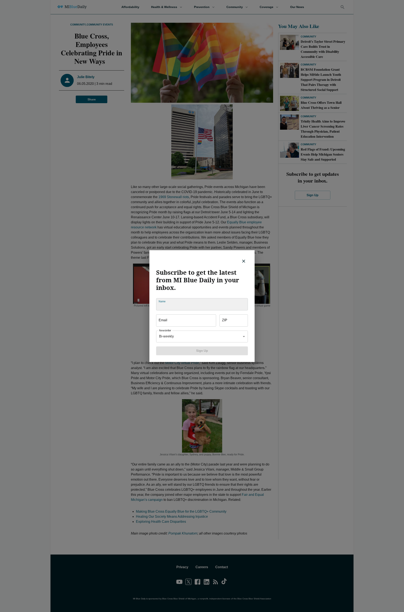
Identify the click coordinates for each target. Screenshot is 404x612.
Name (162, 301)
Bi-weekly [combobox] (166, 336)
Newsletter (165, 330)
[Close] (243, 261)
